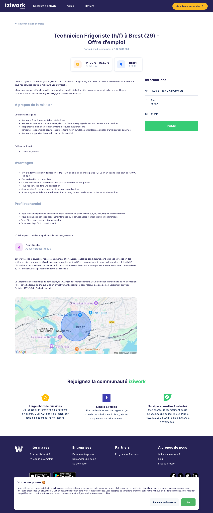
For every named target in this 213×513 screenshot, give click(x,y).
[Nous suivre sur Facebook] (173, 476)
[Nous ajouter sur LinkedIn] (195, 476)
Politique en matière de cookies (166, 490)
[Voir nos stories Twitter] (181, 476)
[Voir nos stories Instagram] (188, 476)
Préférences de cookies (164, 502)
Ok (188, 502)
